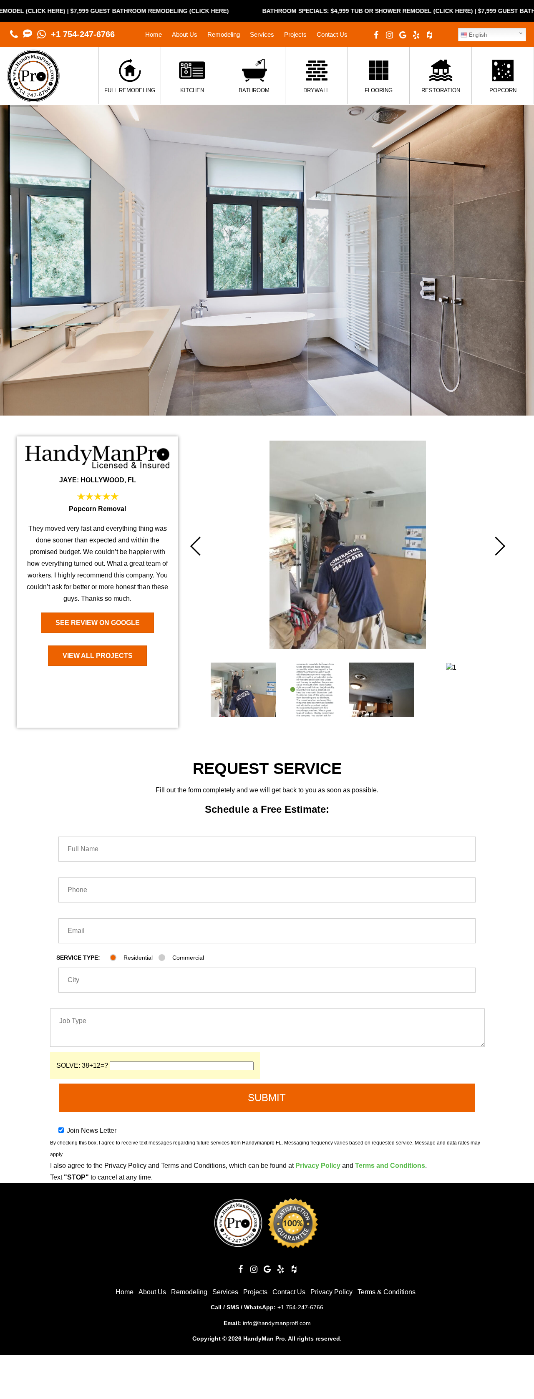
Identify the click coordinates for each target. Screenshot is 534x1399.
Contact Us (332, 34)
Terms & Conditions (387, 1292)
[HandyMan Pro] (33, 97)
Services (262, 34)
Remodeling (223, 34)
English (477, 35)
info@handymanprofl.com (277, 1323)
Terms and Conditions (390, 1165)
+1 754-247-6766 (83, 34)
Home (153, 34)
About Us (184, 34)
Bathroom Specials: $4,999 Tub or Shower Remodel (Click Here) (269, 11)
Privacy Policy (317, 1165)
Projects (295, 34)
